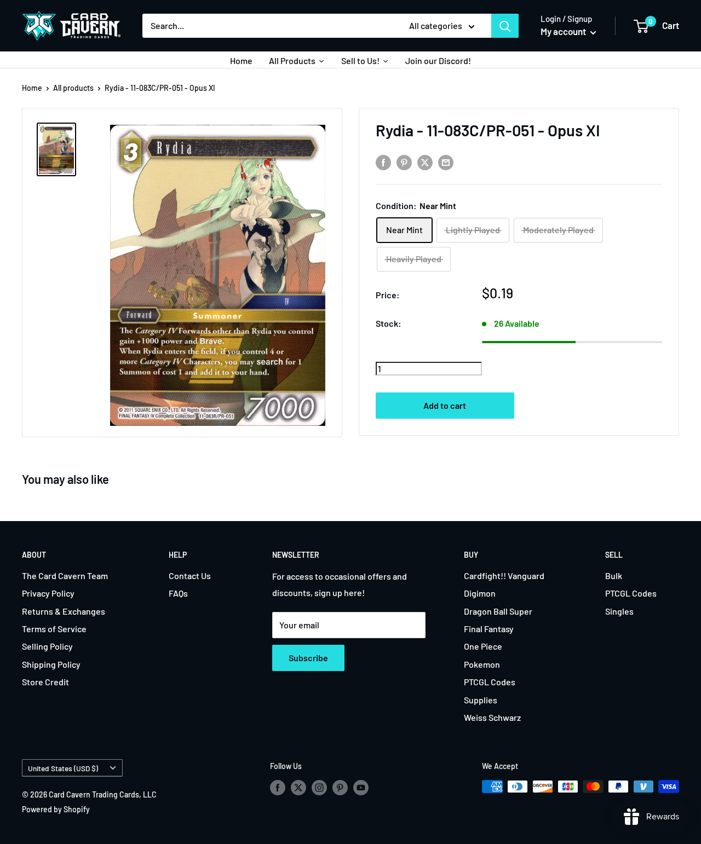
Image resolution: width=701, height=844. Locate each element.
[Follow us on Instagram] (319, 787)
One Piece (483, 646)
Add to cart (444, 405)
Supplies (480, 700)
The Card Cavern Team (65, 575)
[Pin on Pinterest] (404, 162)
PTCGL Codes (489, 682)
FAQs (178, 593)
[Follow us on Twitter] (298, 787)
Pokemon (482, 664)
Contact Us (190, 575)
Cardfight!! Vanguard (504, 575)
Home (32, 88)
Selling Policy (47, 646)
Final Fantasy (489, 628)
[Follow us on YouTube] (361, 787)
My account (564, 31)
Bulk (613, 575)
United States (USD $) (63, 768)
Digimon (480, 593)
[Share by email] (445, 162)
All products (73, 88)
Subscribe (308, 657)
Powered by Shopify (56, 809)
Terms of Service (54, 628)
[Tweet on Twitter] (425, 162)
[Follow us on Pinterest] (340, 787)
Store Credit (45, 682)
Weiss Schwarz (492, 717)
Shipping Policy (51, 664)
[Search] (505, 26)
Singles (619, 611)
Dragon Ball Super (498, 611)
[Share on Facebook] (383, 162)
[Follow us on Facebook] (277, 787)
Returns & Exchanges (63, 611)
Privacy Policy (48, 593)
